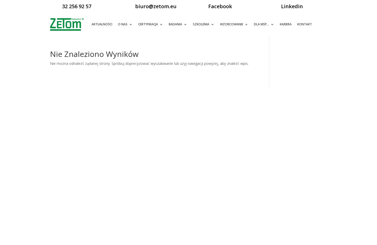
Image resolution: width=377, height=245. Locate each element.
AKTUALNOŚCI (102, 24)
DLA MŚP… (261, 24)
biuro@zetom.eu (155, 6)
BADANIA (175, 24)
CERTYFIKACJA (148, 24)
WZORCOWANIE (231, 24)
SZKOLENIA (201, 24)
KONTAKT (304, 24)
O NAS (122, 24)
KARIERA (286, 24)
